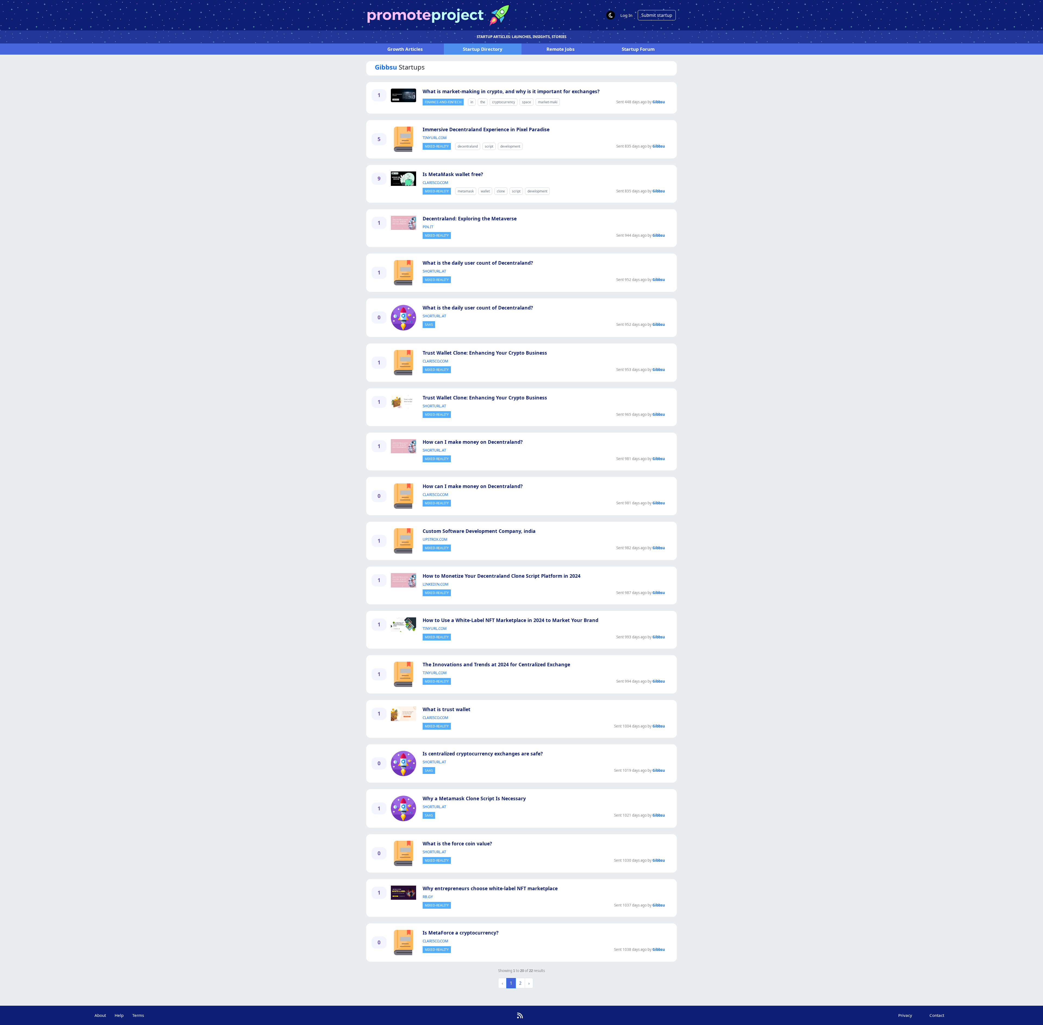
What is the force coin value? (457, 843)
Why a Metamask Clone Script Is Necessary (474, 798)
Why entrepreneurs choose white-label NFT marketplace (490, 888)
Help (119, 1015)
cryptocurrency (503, 102)
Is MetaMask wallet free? (453, 174)
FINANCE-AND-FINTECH (443, 102)
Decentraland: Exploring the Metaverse (470, 218)
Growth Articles (405, 49)
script (489, 146)
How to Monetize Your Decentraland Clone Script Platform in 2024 (501, 576)
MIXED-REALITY (437, 146)
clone (501, 191)
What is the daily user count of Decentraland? (478, 263)
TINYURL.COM (435, 137)
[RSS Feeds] (520, 1015)
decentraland (468, 146)
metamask (466, 191)
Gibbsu (658, 101)
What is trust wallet (446, 709)
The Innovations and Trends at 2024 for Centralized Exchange (496, 664)
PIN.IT (428, 226)
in (471, 102)
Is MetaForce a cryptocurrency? (460, 932)
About (100, 1015)
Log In (626, 15)
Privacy (905, 1015)
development (510, 146)
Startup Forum (638, 49)
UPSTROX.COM (435, 539)
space (526, 102)
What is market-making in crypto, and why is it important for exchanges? (511, 91)
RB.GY (428, 896)
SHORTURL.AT (434, 271)
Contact (936, 1015)
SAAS (429, 324)
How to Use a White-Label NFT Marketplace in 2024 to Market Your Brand (510, 620)
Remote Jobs (560, 49)
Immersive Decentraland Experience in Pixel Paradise (486, 129)
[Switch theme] (610, 15)
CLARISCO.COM (435, 182)
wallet (485, 191)
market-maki (547, 102)
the (482, 102)
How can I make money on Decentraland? (473, 442)
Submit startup (656, 15)
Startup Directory (482, 49)
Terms (138, 1015)
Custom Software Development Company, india (479, 531)
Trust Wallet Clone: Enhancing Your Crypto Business (485, 352)
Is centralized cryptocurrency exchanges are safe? (483, 753)
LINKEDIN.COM (435, 584)
